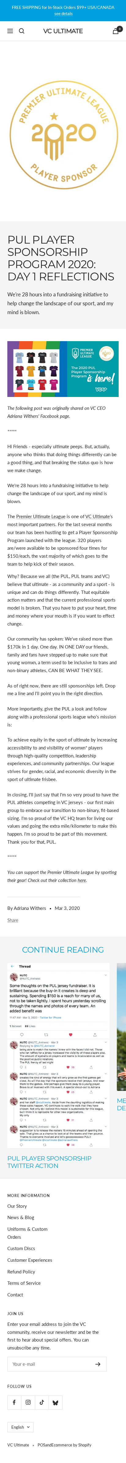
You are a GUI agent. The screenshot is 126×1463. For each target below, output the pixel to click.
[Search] (21, 31)
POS (41, 1444)
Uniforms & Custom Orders (27, 1233)
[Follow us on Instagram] (28, 1402)
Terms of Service (24, 1283)
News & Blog (20, 1217)
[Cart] (116, 31)
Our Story (17, 1206)
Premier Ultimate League (40, 516)
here (82, 880)
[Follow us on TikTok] (42, 1402)
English (17, 1427)
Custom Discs (21, 1248)
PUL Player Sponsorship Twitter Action (49, 1162)
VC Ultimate (97, 516)
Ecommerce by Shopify (71, 1444)
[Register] (98, 1364)
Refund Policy (21, 1271)
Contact (15, 1294)
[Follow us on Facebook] (14, 1402)
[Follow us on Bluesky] (55, 1402)
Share (12, 920)
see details (63, 13)
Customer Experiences (29, 1260)
